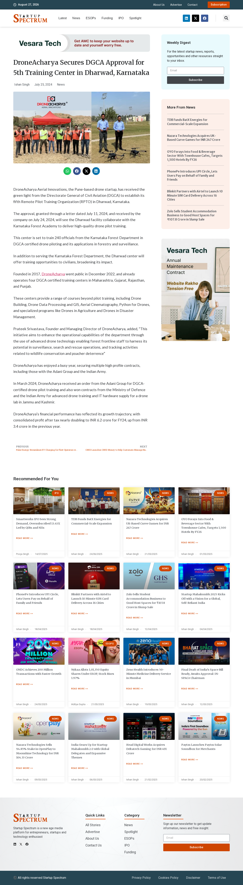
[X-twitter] (195, 18)
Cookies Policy (168, 877)
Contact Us (93, 845)
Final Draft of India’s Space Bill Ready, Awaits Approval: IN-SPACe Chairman (202, 674)
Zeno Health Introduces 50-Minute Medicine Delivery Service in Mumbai (148, 674)
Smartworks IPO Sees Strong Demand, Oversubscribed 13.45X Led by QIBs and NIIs (38, 523)
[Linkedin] (186, 18)
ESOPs (91, 18)
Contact (192, 4)
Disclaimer (193, 877)
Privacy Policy (141, 877)
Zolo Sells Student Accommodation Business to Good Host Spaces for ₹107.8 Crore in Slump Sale (191, 215)
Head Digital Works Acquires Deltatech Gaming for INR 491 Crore (146, 749)
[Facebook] (204, 18)
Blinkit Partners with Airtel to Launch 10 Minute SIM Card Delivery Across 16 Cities (195, 195)
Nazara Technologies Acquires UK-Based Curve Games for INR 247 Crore (147, 523)
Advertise (176, 4)
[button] (226, 18)
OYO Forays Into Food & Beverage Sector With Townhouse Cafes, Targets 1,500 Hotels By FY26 (194, 156)
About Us (159, 4)
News (76, 18)
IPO (121, 18)
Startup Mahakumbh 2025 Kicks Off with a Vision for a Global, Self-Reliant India (203, 599)
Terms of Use (217, 877)
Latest (62, 18)
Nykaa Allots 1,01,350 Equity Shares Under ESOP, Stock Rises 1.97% (92, 674)
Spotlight (135, 18)
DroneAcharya (53, 274)
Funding (107, 18)
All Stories (93, 825)
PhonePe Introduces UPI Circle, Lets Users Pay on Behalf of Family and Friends (192, 175)
